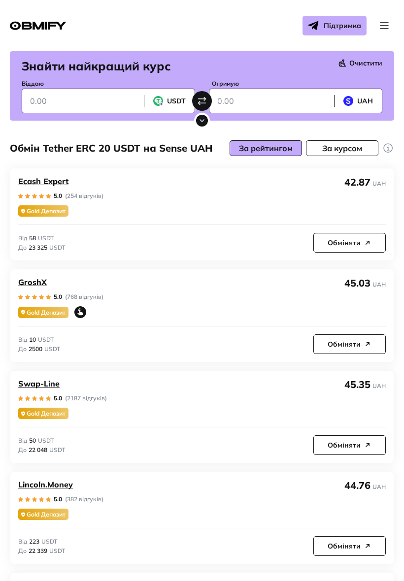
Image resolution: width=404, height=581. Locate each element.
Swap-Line (39, 383)
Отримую (225, 83)
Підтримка (342, 25)
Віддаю (33, 83)
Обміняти (344, 242)
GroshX (32, 282)
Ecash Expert (43, 181)
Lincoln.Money (45, 484)
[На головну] (38, 26)
